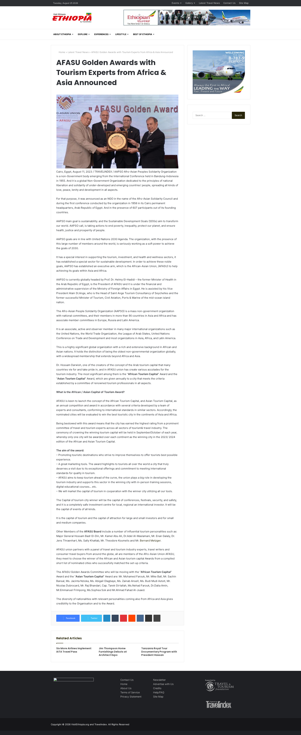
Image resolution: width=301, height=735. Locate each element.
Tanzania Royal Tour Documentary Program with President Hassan (159, 652)
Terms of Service (130, 692)
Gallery (189, 3)
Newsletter (159, 679)
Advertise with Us (163, 684)
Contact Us (229, 3)
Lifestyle (120, 34)
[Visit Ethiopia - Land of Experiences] (72, 18)
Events (175, 3)
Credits (157, 688)
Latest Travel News (209, 3)
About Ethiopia (62, 34)
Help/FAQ (158, 692)
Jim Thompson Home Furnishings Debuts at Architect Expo (113, 652)
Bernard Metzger (150, 540)
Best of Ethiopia (142, 34)
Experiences (101, 34)
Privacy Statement (130, 696)
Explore (82, 34)
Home (61, 52)
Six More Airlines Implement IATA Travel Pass (73, 650)
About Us (125, 688)
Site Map (244, 3)
